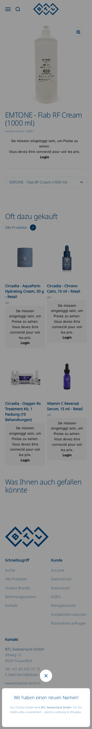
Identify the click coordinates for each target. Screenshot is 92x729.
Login (44, 157)
